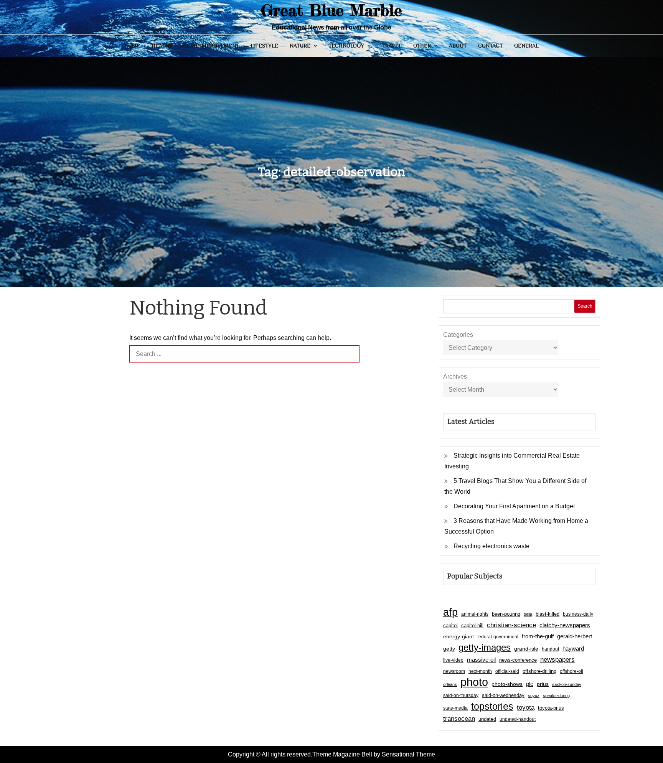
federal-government (497, 636)
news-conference (518, 660)
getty (449, 649)
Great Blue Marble (331, 10)
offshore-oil (571, 671)
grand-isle (526, 649)
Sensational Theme (408, 754)
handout (550, 649)
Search (584, 306)
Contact (490, 46)
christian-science (511, 625)
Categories (458, 334)
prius (543, 684)
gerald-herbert (574, 636)
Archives (455, 376)
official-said (507, 671)
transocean (459, 718)
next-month (480, 671)
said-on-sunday (566, 684)
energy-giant (458, 636)
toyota (525, 707)
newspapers (557, 659)
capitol (450, 625)
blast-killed (547, 614)
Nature (300, 46)
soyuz (533, 695)
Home (132, 46)
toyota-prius (551, 708)
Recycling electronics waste (491, 546)
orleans (450, 684)
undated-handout (518, 719)
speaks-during (556, 695)
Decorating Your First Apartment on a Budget (514, 506)
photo (474, 682)
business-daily (578, 614)
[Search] (351, 354)
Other (422, 46)
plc (529, 684)
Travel (392, 46)
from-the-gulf (538, 636)
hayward (573, 648)
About (458, 46)
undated (487, 719)
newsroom (454, 671)
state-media (455, 708)
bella (528, 614)
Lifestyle (264, 46)
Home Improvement (211, 46)
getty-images (484, 648)
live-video (453, 660)
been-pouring (506, 614)
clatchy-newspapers (564, 625)
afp (450, 612)
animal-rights (474, 614)
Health (162, 46)
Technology (346, 46)
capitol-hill (472, 625)
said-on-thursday (460, 695)
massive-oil (481, 659)
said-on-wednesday (503, 695)
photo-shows (507, 684)
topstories (492, 706)
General (526, 46)
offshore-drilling (539, 671)
